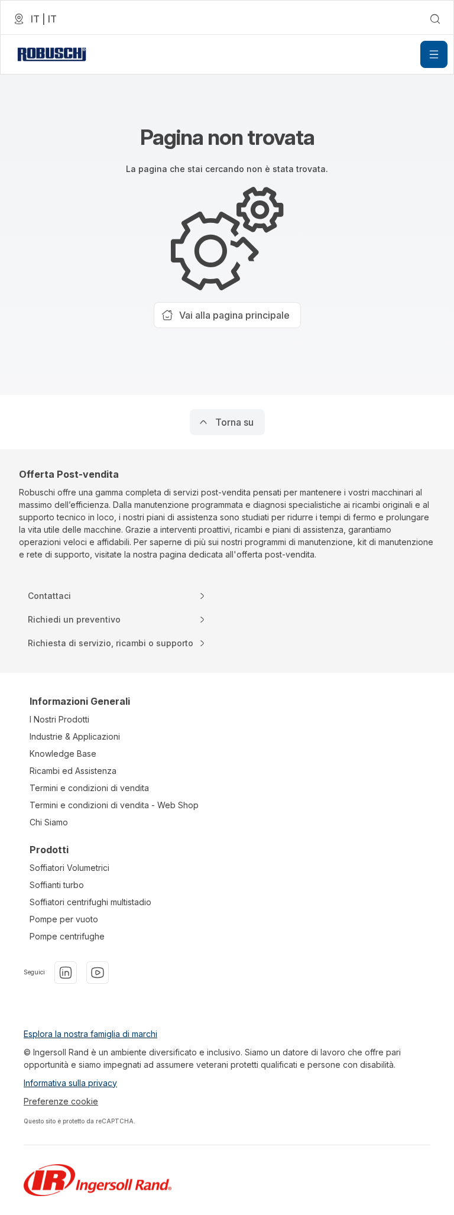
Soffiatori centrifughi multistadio (90, 902)
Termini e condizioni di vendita (89, 788)
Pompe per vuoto (64, 919)
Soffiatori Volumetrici (69, 868)
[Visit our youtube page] (97, 972)
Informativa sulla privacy (70, 1083)
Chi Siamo (49, 822)
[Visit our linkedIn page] (65, 972)
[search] (435, 19)
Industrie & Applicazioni (75, 736)
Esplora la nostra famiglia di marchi (90, 1034)
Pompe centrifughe (67, 936)
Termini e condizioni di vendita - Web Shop (114, 805)
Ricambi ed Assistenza (73, 771)
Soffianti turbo (57, 885)
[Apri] (433, 54)
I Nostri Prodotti (59, 719)
